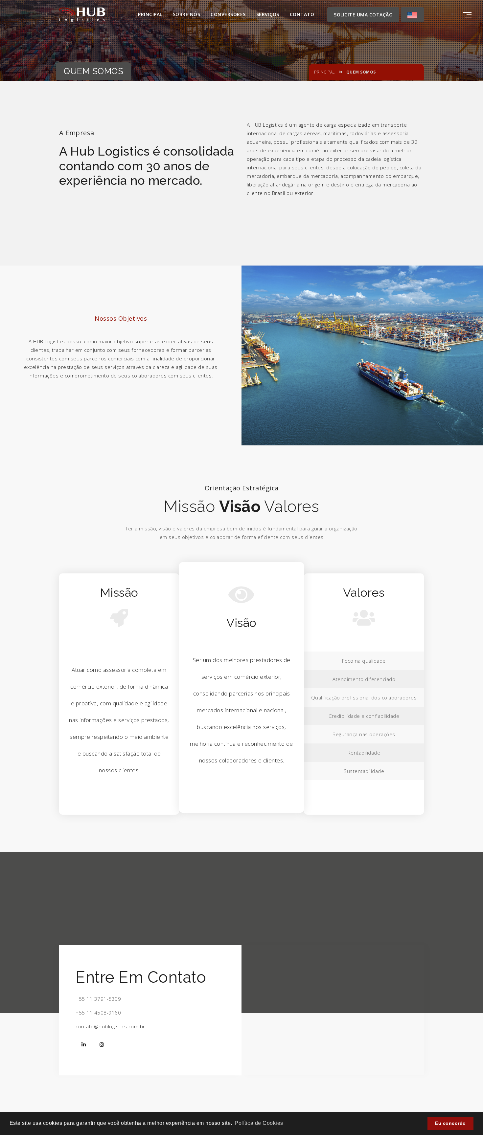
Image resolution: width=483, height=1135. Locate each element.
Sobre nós (186, 14)
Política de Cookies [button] (259, 1123)
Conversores (228, 14)
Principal (150, 14)
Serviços (267, 14)
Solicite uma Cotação (363, 14)
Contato (302, 14)
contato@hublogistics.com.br (110, 1026)
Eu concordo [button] (450, 1123)
